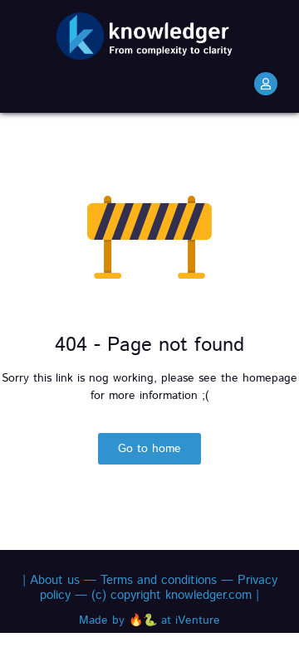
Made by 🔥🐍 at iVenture (149, 620)
